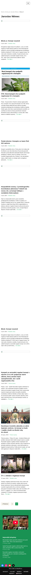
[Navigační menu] (28, 3)
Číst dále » (10, 59)
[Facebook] (2, 565)
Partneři (26, 571)
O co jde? (12, 571)
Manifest (19, 571)
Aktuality (5, 571)
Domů (2, 11)
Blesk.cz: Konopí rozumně (10, 41)
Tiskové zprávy (11, 383)
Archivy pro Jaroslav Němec (11, 11)
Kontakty (11, 573)
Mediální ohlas (11, 43)
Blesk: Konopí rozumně (9, 329)
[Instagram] (6, 565)
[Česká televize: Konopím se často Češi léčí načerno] (15, 129)
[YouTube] (9, 565)
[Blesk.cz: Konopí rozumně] (15, 29)
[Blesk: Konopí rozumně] (15, 270)
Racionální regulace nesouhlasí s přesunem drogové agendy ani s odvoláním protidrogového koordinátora (14, 553)
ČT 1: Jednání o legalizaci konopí (13, 476)
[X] (13, 565)
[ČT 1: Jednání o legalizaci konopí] (15, 463)
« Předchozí (5, 504)
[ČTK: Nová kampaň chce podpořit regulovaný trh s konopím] (15, 78)
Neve (10, 568)
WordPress (19, 568)
